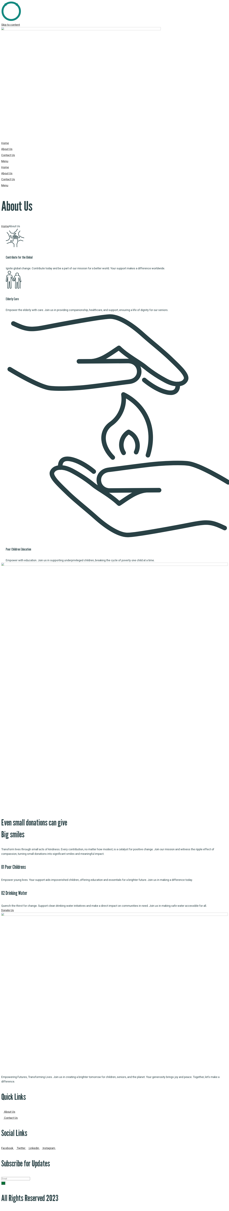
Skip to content (10, 24)
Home (5, 226)
